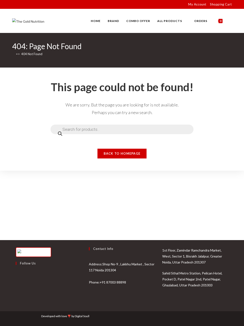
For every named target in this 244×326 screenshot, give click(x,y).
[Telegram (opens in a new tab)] (41, 4)
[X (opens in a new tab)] (14, 4)
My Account (197, 4)
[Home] (13, 54)
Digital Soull (82, 316)
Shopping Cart (221, 4)
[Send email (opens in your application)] (35, 4)
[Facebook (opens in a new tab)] (19, 4)
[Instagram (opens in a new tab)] (24, 4)
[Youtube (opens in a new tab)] (30, 4)
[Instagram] (17, 287)
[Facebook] (17, 275)
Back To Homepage (122, 153)
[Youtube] (17, 298)
